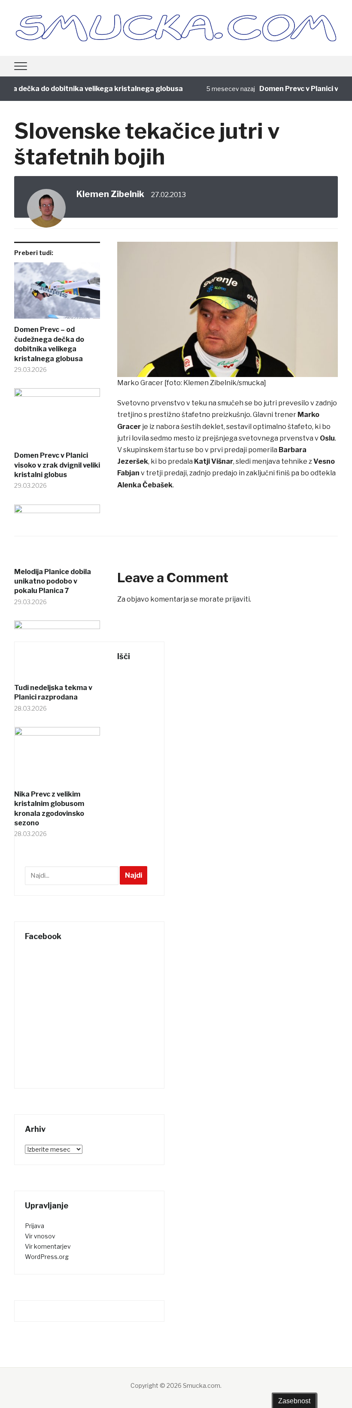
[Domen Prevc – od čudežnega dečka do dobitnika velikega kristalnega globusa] (57, 293)
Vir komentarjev (48, 1246)
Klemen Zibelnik (110, 194)
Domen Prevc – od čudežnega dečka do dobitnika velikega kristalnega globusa (49, 343)
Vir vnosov (40, 1236)
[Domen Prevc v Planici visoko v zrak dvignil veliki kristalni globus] (57, 419)
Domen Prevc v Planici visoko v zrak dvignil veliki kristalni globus (57, 465)
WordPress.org (47, 1256)
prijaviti (237, 599)
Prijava (34, 1225)
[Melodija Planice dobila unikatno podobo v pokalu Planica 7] (57, 536)
